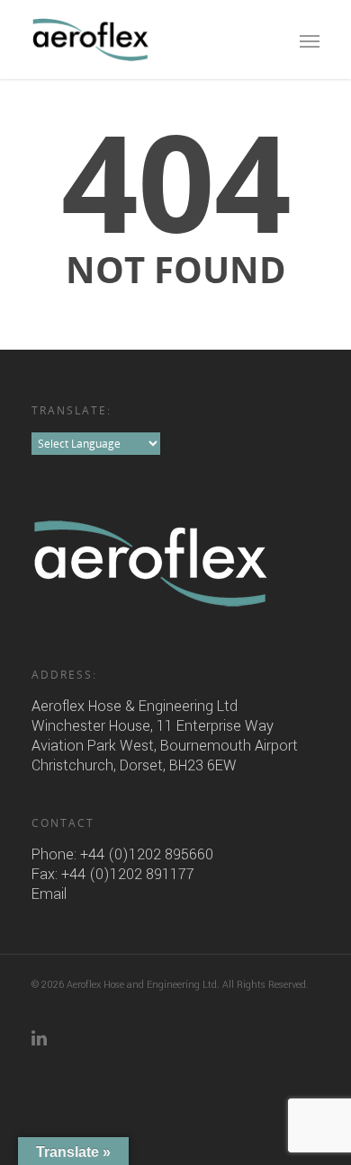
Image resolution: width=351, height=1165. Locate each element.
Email (49, 894)
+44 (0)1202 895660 (146, 854)
